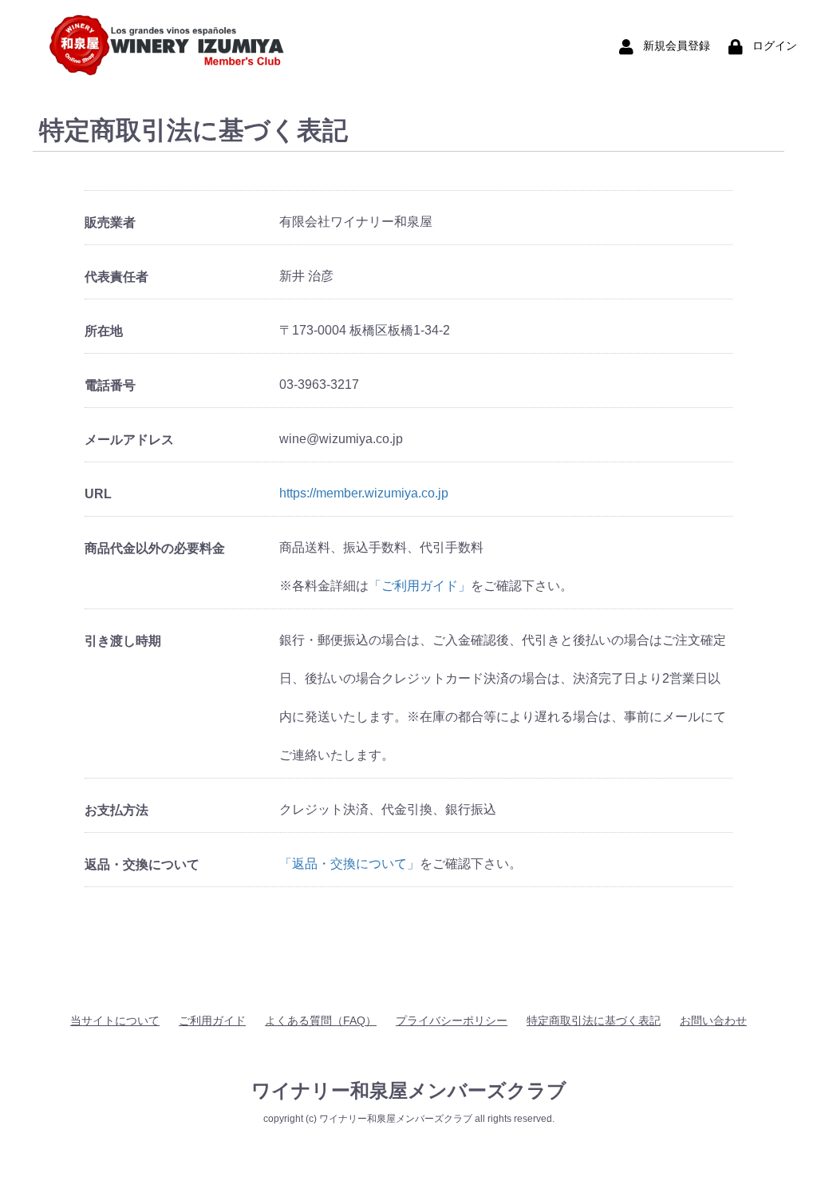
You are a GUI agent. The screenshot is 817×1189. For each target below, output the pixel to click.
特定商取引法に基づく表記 (594, 1020)
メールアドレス (129, 439)
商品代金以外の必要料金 (155, 548)
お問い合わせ (713, 1020)
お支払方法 (116, 810)
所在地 (104, 331)
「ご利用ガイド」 (420, 586)
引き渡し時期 (123, 641)
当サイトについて (115, 1020)
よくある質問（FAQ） (321, 1020)
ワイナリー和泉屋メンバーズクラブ (408, 1090)
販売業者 (110, 222)
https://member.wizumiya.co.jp (363, 493)
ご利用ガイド (212, 1020)
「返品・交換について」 (349, 863)
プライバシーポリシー (451, 1020)
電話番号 (110, 385)
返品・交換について (142, 864)
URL (98, 494)
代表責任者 (116, 276)
